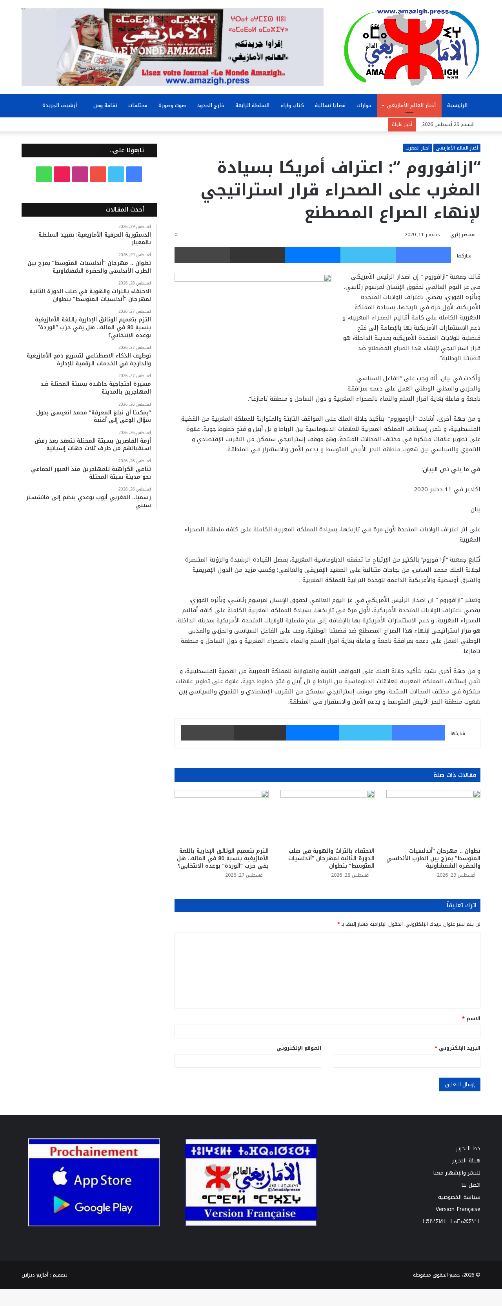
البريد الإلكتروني (457, 1048)
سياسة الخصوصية (459, 1197)
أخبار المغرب (417, 148)
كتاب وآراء (292, 105)
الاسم (471, 1018)
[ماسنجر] (312, 255)
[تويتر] (368, 255)
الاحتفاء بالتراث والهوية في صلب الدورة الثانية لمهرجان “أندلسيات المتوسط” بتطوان (331, 858)
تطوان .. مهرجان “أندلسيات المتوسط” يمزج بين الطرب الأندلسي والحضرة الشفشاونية (433, 858)
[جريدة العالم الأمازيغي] (411, 46)
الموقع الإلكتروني (298, 1048)
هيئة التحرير (466, 1161)
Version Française (458, 1209)
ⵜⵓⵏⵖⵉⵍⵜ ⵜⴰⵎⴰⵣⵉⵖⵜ (451, 1221)
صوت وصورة (172, 105)
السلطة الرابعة (252, 105)
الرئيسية (458, 105)
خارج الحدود (210, 105)
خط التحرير (468, 1148)
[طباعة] (202, 255)
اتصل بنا (470, 1185)
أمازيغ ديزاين (35, 1275)
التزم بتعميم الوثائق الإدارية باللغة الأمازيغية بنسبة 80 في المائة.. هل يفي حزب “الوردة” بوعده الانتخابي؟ (223, 858)
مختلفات (137, 105)
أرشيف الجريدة (60, 105)
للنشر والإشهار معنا (456, 1173)
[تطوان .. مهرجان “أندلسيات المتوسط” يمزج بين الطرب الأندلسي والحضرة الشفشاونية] (433, 816)
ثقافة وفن (105, 105)
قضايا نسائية (330, 105)
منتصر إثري (462, 234)
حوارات (363, 105)
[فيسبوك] (423, 255)
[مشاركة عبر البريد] (257, 255)
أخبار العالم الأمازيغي (411, 105)
